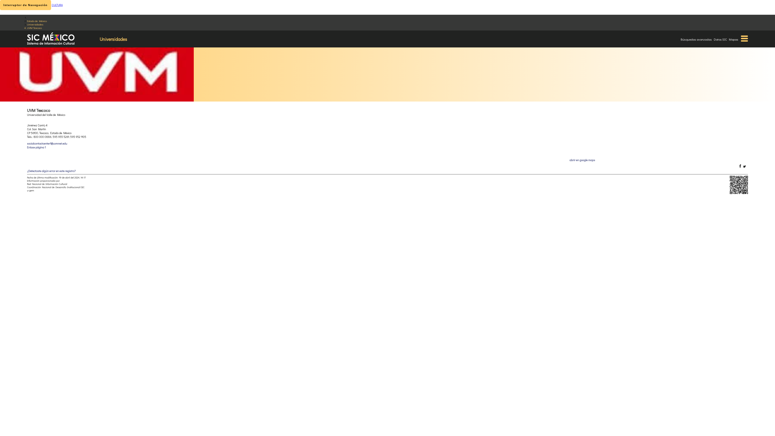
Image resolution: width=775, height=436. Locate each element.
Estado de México (37, 21)
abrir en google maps (582, 160)
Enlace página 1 (36, 147)
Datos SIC (720, 39)
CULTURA (57, 5)
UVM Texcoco (34, 27)
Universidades (35, 24)
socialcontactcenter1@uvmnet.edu (47, 143)
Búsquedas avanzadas (696, 39)
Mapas (733, 39)
